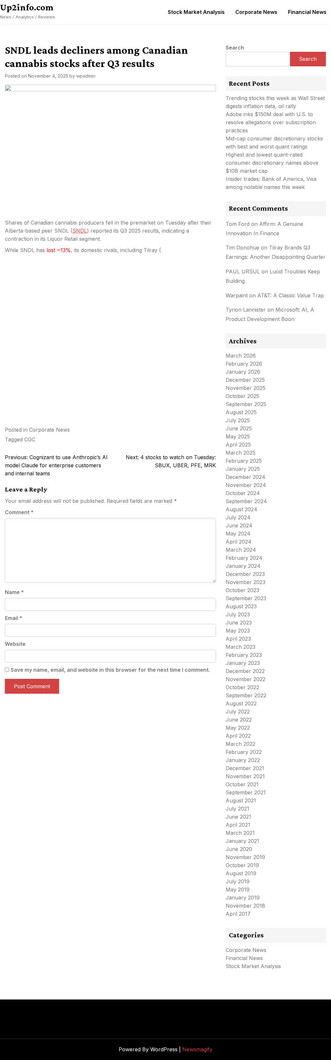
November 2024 (246, 485)
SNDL (79, 230)
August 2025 (241, 412)
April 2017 (238, 914)
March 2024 (241, 550)
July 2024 (238, 517)
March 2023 (240, 647)
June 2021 (238, 816)
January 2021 (242, 841)
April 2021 (238, 825)
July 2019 (238, 881)
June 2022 (239, 719)
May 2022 (238, 727)
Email (13, 618)
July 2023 (238, 614)
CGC (29, 439)
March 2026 (241, 355)
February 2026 (244, 363)
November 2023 (245, 582)
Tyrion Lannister (246, 309)
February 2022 (244, 752)
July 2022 (238, 711)
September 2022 (246, 695)
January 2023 (243, 663)
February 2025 (244, 461)
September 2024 (246, 501)
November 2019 (245, 857)
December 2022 (245, 671)
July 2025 (238, 420)
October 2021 (242, 784)
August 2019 (241, 873)
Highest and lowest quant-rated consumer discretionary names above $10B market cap (272, 162)
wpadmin (85, 76)
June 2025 (239, 428)
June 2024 (239, 525)
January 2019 (243, 897)
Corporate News (256, 12)
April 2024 (238, 541)
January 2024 (243, 566)
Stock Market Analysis (196, 12)
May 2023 (238, 630)
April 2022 (238, 736)
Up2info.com (27, 7)
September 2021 (246, 792)
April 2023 (238, 638)
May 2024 (238, 533)
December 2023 (245, 574)
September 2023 (246, 598)
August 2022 (241, 703)
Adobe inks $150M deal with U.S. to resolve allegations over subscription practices (271, 122)
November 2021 (245, 776)
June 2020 (239, 849)
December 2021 (245, 768)
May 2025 (238, 436)
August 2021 (241, 800)
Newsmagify (197, 1049)
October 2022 (242, 687)
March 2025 (240, 452)
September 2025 (246, 404)
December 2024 (245, 477)
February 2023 (244, 655)
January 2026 (243, 372)
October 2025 (242, 396)
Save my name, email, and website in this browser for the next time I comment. (110, 670)
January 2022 (243, 760)
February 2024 (244, 558)
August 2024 (241, 509)
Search (235, 47)
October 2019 (242, 865)
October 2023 (242, 590)
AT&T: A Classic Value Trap (290, 295)
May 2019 (238, 889)
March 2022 (240, 744)
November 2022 (245, 679)
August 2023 (241, 606)
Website (15, 644)
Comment (19, 512)
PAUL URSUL (243, 271)
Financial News (307, 12)
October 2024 (243, 493)
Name (14, 592)
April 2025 (238, 444)
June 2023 (239, 622)
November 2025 (245, 388)
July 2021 (237, 808)
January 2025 (243, 469)
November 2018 (245, 905)
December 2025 (245, 380)
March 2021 (240, 833)
